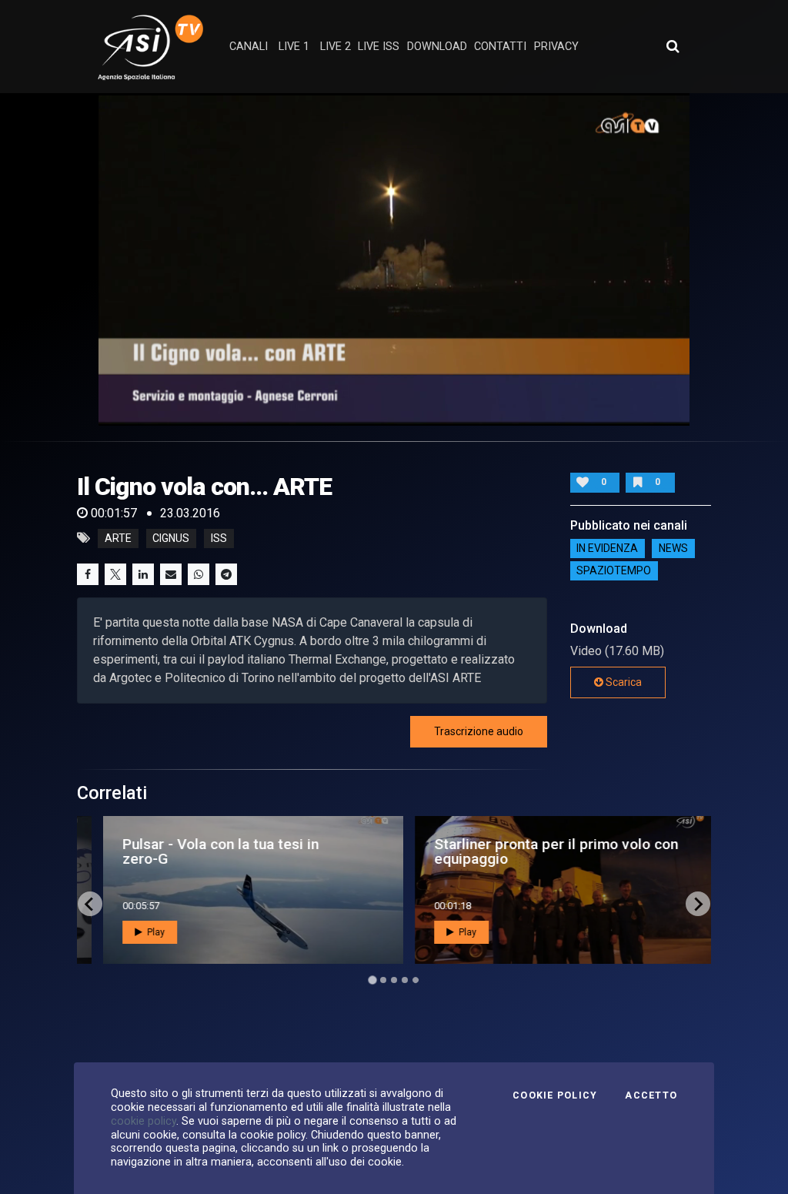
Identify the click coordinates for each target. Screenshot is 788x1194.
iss (219, 538)
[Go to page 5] (415, 980)
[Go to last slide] (90, 903)
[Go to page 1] (372, 980)
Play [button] (140, 932)
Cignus (170, 538)
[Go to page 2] (383, 980)
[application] (394, 259)
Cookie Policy (555, 1095)
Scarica (622, 682)
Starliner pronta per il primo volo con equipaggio (541, 851)
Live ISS (378, 46)
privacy (556, 46)
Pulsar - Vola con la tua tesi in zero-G (206, 851)
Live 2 (335, 46)
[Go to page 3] (394, 980)
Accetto (651, 1095)
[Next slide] (698, 903)
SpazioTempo (613, 571)
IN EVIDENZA (607, 549)
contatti (500, 46)
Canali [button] (248, 46)
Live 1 (294, 46)
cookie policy (143, 1121)
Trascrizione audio (478, 731)
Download (437, 46)
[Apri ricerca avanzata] (672, 46)
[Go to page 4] (405, 980)
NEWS (673, 549)
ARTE (118, 538)
